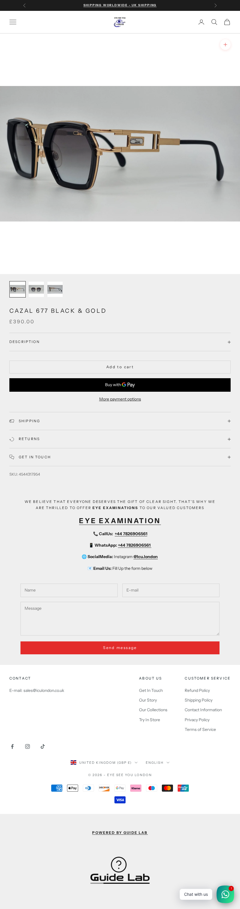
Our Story (148, 700)
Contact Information (203, 709)
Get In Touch (151, 690)
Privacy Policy (197, 719)
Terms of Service (200, 729)
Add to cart (120, 366)
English (155, 763)
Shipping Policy (198, 700)
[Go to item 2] (36, 289)
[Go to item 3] (55, 289)
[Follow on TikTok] (43, 746)
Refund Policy (197, 690)
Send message (120, 647)
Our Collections (153, 709)
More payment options (120, 399)
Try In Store (149, 719)
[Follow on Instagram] (27, 746)
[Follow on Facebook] (12, 746)
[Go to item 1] (17, 289)
